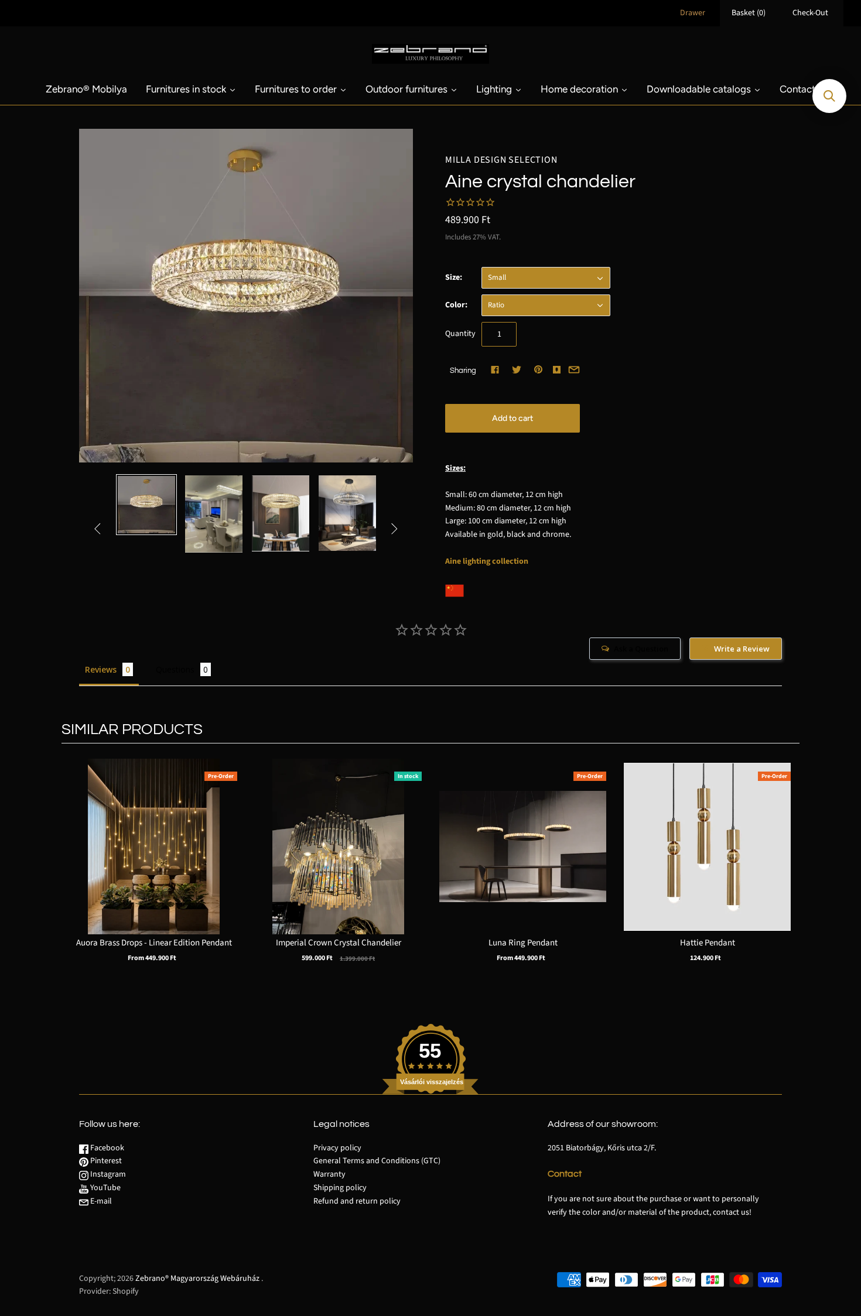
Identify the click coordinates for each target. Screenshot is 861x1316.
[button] (829, 96)
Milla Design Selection (501, 159)
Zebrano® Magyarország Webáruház (197, 1278)
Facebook (106, 1148)
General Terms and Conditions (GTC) (376, 1161)
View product (154, 858)
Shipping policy (340, 1188)
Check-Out (810, 13)
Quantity (460, 334)
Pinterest (105, 1161)
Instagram (107, 1174)
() (749, 13)
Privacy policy (337, 1148)
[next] (788, 872)
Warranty (329, 1174)
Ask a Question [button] (641, 648)
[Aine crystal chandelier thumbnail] (146, 504)
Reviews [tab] (101, 669)
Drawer (692, 13)
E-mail (100, 1201)
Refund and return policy (357, 1201)
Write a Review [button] (742, 648)
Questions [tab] (175, 669)
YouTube (104, 1188)
